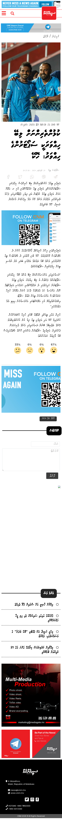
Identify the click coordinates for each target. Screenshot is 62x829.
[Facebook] (7, 177)
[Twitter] (19, 177)
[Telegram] (54, 177)
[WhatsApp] (31, 177)
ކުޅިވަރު (55, 36)
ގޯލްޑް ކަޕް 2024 (48, 418)
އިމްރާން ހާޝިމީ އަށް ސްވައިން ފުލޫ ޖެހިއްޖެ (34, 604)
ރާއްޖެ (45, 36)
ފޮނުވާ (52, 476)
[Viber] (43, 177)
